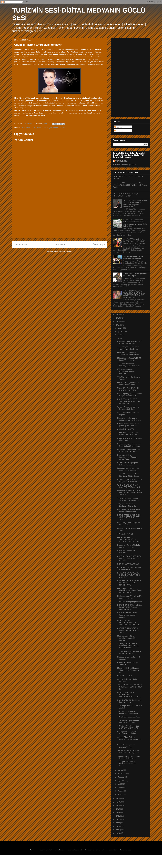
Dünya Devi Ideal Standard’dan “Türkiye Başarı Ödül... (127, 457)
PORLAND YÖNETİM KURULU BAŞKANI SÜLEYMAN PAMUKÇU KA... (129, 607)
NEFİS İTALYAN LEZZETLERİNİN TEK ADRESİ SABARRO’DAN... (128, 622)
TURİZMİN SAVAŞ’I (125, 534)
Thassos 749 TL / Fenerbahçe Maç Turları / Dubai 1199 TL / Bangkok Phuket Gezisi (130, 185)
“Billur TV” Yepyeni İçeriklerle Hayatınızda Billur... (128, 408)
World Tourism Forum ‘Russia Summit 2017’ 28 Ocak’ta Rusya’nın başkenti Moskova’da (135, 203)
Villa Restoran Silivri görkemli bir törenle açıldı (135, 275)
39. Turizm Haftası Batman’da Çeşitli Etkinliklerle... (129, 652)
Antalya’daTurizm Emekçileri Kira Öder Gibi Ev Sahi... (128, 475)
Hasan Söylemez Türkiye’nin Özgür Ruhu (128, 524)
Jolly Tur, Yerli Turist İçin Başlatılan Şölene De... (127, 505)
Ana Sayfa (60, 244)
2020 (118, 812)
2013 (118, 318)
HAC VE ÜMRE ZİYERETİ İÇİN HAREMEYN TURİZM (126, 195)
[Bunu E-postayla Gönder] (53, 124)
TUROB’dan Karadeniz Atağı (128, 717)
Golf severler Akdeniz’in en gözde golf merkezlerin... (128, 425)
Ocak (120, 328)
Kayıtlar (119, 127)
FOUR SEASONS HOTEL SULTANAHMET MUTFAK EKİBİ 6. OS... (128, 401)
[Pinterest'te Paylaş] (63, 124)
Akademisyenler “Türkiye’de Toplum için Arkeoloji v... (128, 348)
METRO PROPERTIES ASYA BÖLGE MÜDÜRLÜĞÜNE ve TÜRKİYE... (129, 492)
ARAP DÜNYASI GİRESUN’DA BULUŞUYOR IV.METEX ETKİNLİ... (129, 558)
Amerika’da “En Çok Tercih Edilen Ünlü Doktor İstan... (128, 434)
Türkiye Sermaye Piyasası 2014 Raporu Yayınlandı (128, 499)
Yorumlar (120, 131)
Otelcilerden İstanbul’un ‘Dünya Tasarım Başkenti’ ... (129, 353)
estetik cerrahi (27, 127)
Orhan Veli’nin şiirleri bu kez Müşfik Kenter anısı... (128, 383)
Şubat (120, 331)
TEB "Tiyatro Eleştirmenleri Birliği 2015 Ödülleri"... (128, 721)
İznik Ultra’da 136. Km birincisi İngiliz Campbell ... (129, 701)
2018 (118, 806)
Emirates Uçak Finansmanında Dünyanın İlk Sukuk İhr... (129, 480)
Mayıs (120, 770)
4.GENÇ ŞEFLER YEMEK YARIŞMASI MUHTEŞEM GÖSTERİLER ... (128, 646)
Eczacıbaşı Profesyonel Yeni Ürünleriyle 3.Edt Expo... (128, 450)
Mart (120, 335)
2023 (118, 823)
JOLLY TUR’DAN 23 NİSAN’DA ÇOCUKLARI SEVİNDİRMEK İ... (129, 687)
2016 (118, 799)
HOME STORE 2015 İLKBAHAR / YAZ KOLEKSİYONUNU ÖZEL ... (129, 694)
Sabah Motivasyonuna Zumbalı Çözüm (126, 746)
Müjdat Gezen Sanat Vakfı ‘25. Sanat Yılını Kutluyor (129, 359)
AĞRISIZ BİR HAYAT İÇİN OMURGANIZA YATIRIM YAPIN (128, 630)
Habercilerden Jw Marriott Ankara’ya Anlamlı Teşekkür (129, 419)
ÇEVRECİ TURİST (124, 676)
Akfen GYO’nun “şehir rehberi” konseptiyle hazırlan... (129, 342)
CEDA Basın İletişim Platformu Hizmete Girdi (129, 568)
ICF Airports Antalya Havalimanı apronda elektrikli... (126, 371)
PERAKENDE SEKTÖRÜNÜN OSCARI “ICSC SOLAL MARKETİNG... (129, 583)
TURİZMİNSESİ (121, 161)
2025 (118, 830)
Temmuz (121, 777)
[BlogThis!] (56, 124)
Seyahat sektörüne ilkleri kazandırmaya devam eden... (127, 615)
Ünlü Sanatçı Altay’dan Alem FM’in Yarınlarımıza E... (128, 510)
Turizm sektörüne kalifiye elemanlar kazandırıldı (133, 257)
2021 (118, 816)
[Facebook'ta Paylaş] (61, 124)
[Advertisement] (59, 218)
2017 (118, 802)
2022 (118, 819)
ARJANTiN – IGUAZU (125, 429)
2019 (118, 809)
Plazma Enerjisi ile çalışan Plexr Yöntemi (50, 127)
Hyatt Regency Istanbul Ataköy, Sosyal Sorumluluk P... (129, 395)
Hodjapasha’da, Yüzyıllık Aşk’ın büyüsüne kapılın (129, 597)
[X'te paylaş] (58, 124)
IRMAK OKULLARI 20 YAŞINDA (126, 552)
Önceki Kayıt (99, 244)
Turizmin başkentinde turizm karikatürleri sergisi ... (128, 757)
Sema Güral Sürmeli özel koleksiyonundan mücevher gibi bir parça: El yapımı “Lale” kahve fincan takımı (135, 223)
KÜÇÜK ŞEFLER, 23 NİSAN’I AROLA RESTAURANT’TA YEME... (128, 517)
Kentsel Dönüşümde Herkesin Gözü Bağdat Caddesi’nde (129, 445)
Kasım (120, 791)
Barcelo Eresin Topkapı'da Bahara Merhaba (127, 464)
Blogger (105, 850)
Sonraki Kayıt (20, 244)
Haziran (121, 774)
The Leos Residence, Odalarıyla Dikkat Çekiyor (128, 365)
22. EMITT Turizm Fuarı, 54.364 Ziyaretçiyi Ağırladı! (134, 240)
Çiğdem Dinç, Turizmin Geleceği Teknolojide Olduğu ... (129, 739)
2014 (118, 321)
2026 (118, 833)
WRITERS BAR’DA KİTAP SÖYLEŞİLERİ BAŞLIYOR (128, 486)
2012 (118, 315)
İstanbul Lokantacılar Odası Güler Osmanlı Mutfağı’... (128, 469)
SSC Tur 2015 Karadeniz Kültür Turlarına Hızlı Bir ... (128, 712)
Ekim (120, 787)
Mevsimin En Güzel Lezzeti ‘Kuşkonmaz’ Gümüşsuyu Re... (128, 670)
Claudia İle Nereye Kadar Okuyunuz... (127, 680)
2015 (118, 325)
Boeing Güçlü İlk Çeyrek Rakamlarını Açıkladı (127, 733)
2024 (118, 826)
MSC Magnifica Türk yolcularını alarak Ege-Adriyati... (127, 638)
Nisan (120, 338)
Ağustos (121, 780)
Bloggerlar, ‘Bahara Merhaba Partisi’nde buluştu (128, 546)
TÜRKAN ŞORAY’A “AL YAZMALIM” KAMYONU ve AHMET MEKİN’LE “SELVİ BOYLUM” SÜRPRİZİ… (134, 294)
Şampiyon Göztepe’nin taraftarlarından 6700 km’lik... (126, 763)
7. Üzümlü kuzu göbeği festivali (129, 602)
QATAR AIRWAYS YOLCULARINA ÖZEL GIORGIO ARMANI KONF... (129, 539)
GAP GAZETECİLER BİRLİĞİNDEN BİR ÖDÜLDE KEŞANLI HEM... (129, 590)
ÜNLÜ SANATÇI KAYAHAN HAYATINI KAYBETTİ (128, 389)
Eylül (120, 784)
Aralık (120, 794)
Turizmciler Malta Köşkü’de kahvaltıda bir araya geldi (128, 751)
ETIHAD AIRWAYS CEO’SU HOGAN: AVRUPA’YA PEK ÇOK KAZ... (128, 575)
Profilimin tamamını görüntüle (124, 164)
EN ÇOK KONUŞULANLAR (128, 564)
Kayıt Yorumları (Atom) (63, 251)
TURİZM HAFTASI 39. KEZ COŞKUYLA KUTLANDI (128, 727)
